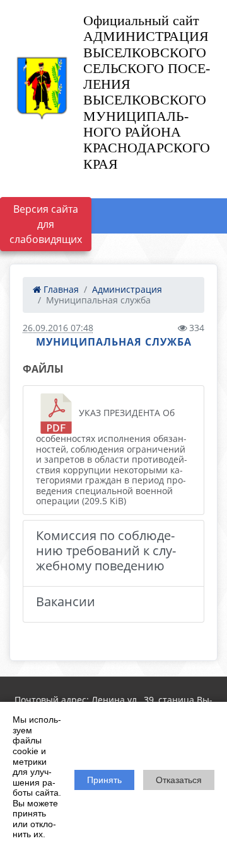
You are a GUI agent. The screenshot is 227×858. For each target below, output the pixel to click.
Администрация (127, 289)
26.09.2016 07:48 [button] (58, 328)
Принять (104, 780)
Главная (60, 289)
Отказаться (179, 780)
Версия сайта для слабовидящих (45, 224)
